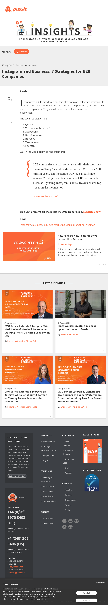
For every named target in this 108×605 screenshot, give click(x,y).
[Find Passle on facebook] (64, 521)
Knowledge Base (68, 461)
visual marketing (75, 224)
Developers (48, 491)
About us (68, 490)
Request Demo (49, 455)
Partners (68, 505)
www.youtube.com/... (46, 196)
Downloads (48, 496)
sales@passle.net (15, 566)
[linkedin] (9, 114)
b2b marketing (57, 224)
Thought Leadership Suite (48, 448)
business (37, 224)
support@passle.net (16, 572)
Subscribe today (17, 476)
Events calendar (67, 443)
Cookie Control (11, 584)
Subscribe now (91, 211)
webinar (90, 224)
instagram (25, 224)
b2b (45, 224)
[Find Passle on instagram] (76, 521)
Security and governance (47, 479)
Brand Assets (70, 500)
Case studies (48, 518)
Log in (45, 460)
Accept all (86, 600)
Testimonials (48, 523)
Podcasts (68, 473)
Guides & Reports (68, 452)
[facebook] (9, 121)
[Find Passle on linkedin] (70, 521)
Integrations (48, 486)
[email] (9, 98)
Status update (49, 501)
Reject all (86, 593)
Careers (68, 495)
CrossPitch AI (49, 441)
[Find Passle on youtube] (70, 527)
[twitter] (9, 106)
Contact (67, 510)
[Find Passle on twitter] (64, 527)
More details (100, 582)
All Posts (6, 52)
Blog (66, 468)
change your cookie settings (41, 596)
